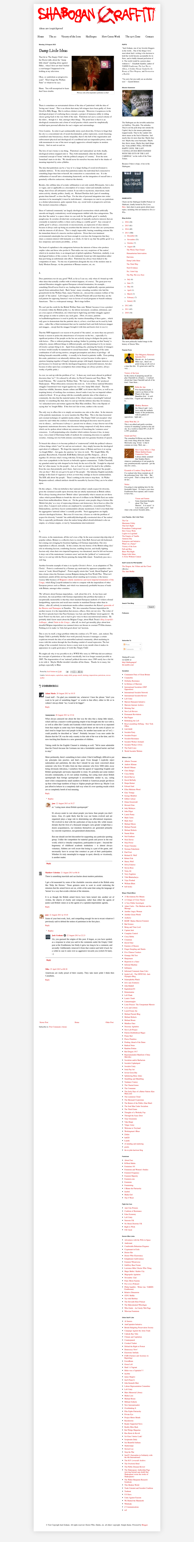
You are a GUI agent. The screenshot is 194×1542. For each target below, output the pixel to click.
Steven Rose (129, 868)
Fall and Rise (127, 549)
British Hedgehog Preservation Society (138, 1327)
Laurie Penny (129, 814)
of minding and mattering (134, 1143)
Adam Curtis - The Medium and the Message (137, 907)
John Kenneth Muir (131, 1383)
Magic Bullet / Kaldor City (134, 1271)
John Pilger (128, 811)
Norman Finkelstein (131, 849)
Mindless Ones (129, 1023)
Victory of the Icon (71, 36)
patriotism (101, 675)
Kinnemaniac (129, 992)
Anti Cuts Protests (131, 1208)
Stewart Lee (128, 1449)
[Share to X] (76, 671)
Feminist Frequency (131, 1172)
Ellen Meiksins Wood (132, 789)
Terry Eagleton (130, 874)
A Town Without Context (131, 556)
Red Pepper (128, 717)
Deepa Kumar (129, 783)
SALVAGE (128, 729)
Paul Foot (128, 852)
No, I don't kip (132, 271)
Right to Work (129, 1226)
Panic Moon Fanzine (132, 1280)
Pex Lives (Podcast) (131, 1283)
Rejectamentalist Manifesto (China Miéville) (137, 1055)
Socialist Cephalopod (132, 1063)
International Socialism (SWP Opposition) (135, 688)
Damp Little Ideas (133, 260)
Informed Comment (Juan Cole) (136, 971)
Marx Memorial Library (133, 1392)
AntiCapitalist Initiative (133, 1324)
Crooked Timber (130, 1343)
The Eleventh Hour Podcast (134, 1301)
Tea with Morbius (131, 1298)
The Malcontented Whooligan (135, 1305)
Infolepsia (128, 968)
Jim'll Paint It (129, 1380)
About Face (128, 1160)
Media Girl (128, 1194)
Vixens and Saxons (142, 498)
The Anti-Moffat (128, 571)
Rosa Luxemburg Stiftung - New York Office (138, 725)
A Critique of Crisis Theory (134, 900)
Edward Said (129, 786)
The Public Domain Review (134, 1466)
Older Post (109, 1022)
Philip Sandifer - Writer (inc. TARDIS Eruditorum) (138, 1288)
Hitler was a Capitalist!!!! (134, 1370)
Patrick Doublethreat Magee (134, 1032)
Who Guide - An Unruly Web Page (137, 1308)
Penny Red (128, 1036)
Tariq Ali (127, 871)
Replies (50, 798)
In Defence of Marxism (133, 684)
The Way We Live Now (135, 275)
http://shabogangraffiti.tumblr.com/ (129, 663)
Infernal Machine (130, 964)
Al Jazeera (128, 1321)
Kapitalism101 (129, 989)
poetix (126, 1147)
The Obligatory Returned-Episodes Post (145, 355)
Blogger (145, 1525)
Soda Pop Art (129, 1069)
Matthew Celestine (52, 872)
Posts (127, 644)
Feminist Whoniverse (132, 1262)
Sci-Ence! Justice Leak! (133, 1436)
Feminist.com (129, 1179)
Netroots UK (129, 1220)
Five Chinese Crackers (132, 952)
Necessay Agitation (131, 1026)
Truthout (127, 1491)
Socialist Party (129, 732)
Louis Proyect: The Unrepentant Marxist (139, 1004)
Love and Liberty (131, 1007)
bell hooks (128, 886)
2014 (127, 229)
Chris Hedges (129, 770)
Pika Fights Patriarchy (132, 1411)
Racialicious (128, 1420)
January (130, 301)
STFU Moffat (129, 1295)
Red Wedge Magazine (132, 1430)
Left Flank (128, 995)
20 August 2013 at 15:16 (65, 715)
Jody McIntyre (129, 808)
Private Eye (128, 1414)
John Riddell (129, 986)
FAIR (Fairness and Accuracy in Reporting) (136, 1356)
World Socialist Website (133, 751)
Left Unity (128, 698)
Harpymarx (128, 958)
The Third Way (132, 264)
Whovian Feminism (131, 1311)
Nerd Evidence (132, 267)
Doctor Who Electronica (133, 1255)
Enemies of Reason (131, 946)
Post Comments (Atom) (58, 1026)
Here (124, 207)
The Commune (130, 1088)
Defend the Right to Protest (134, 1346)
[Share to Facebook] (79, 671)
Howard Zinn (129, 805)
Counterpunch (129, 1340)
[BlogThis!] (74, 671)
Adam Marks (50, 693)
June (129, 283)
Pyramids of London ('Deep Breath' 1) (138, 470)
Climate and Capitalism (133, 1337)
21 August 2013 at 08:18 (70, 872)
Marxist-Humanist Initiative (134, 702)
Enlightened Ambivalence (134, 1258)
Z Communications (131, 1507)
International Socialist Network (136, 692)
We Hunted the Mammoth (134, 1500)
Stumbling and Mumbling (134, 1079)
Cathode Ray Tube (131, 1334)
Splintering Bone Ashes (133, 1075)
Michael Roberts (130, 830)
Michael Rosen (129, 1020)
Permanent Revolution (132, 714)
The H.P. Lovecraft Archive (134, 1460)
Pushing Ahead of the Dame (134, 1042)
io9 (125, 1510)
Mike (47, 969)
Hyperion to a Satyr (131, 961)
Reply (47, 707)
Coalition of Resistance (133, 1211)
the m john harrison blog (133, 1150)
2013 (127, 232)
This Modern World (131, 1485)
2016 (127, 222)
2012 (127, 305)
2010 (127, 312)
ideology (85, 675)
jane (53, 803)
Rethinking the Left (131, 720)
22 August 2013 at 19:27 (65, 803)
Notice (126, 484)
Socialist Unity (130, 1066)
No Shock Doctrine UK (133, 1223)
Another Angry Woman (133, 911)
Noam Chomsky (130, 846)
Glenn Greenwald (131, 802)
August (130, 246)
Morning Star (129, 708)
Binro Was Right (128, 551)
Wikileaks (128, 1503)
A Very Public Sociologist (134, 903)
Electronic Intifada (131, 1352)
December (131, 235)
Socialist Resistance (131, 738)
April (129, 290)
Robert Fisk (128, 858)
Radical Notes (129, 1045)
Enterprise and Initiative (131, 541)
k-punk (127, 1140)
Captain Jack (129, 930)
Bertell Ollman (130, 767)
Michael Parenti (130, 827)
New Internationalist (132, 1405)
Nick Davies (129, 839)
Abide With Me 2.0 (131, 421)
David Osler (128, 942)
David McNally (130, 780)
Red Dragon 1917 (131, 1051)
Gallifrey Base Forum (132, 1265)
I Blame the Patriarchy (132, 1188)
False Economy (130, 1214)
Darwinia (130, 257)
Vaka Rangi (128, 1122)
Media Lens (128, 1395)
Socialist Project (130, 735)
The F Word (129, 1197)
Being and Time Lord (132, 927)
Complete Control (131, 933)
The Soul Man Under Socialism (136, 1106)
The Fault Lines (130, 748)
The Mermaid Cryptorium (134, 1100)
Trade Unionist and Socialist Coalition (138, 1488)
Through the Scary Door (133, 1115)
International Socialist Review (135, 695)
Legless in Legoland (129, 533)
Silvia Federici (129, 864)
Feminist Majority (131, 1176)
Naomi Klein (129, 833)
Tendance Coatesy (131, 1082)
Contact (149, 36)
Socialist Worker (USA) (133, 744)
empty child (68, 675)
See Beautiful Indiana (132, 1442)
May (129, 286)
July (129, 279)
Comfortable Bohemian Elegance (136, 1246)
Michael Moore (130, 824)
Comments (129, 649)
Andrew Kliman (130, 764)
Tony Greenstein (130, 1118)
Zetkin (126, 1134)
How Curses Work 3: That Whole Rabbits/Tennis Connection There (145, 451)
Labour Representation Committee (137, 1386)
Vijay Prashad (129, 880)
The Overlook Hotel (131, 1463)
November (131, 239)
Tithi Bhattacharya (131, 877)
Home (40, 36)
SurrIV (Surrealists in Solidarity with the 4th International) (138, 1456)
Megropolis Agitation (132, 1274)
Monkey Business (141, 405)
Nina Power (128, 842)
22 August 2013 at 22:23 (76, 935)
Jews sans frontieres (131, 982)
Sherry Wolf (129, 861)
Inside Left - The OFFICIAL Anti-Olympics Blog (137, 975)
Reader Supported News (133, 1424)
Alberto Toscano (130, 761)
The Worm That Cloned (136, 249)
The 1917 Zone (132, 36)
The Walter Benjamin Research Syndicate (136, 1480)
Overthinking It (130, 1408)
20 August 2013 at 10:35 (66, 693)
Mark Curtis (128, 817)
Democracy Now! (131, 1349)
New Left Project (130, 1029)
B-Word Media (129, 1163)
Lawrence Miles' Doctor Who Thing (138, 1268)
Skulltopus (91, 36)
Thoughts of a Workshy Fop (134, 1112)
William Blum (129, 883)
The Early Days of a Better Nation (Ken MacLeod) (139, 1092)
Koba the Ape (140, 387)
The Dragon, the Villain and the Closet (136, 566)
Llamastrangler (130, 1001)
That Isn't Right (128, 525)
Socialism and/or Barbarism (134, 1060)
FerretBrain (128, 1361)
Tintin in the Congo (61, 622)
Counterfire (128, 677)
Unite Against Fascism (132, 1497)
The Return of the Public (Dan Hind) (138, 1103)
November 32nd (130, 1277)
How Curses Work (111, 36)
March (130, 294)
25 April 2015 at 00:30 (58, 969)
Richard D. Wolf (130, 855)
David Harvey (129, 777)
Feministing (128, 1185)
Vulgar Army (129, 1125)
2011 (127, 309)
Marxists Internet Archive (134, 705)
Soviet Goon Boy (130, 1072)
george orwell (77, 675)
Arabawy (127, 917)
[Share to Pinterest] (81, 671)
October (130, 243)
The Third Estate (130, 1109)
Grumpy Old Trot (131, 955)
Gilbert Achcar (130, 798)
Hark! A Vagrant (130, 1367)
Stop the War (129, 1452)
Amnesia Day (127, 538)
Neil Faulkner (129, 836)
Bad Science (129, 924)
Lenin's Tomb (129, 998)
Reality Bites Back (131, 1427)
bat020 (126, 1137)
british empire (50, 675)
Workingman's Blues (132, 1131)
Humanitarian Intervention (136, 253)
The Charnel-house (131, 1085)
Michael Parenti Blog (132, 1014)
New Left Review (131, 711)
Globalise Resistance (132, 681)
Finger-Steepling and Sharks (135, 949)
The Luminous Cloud (132, 1096)
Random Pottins (130, 1048)
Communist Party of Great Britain (137, 674)
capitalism (59, 675)
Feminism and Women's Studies (136, 1169)
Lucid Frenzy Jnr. (131, 1011)
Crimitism (128, 939)
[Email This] (71, 671)
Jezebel (127, 1191)
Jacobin (127, 1373)
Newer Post (44, 1022)
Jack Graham (57, 935)
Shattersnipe (129, 1445)
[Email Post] (67, 671)
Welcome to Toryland (132, 1128)
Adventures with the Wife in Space (137, 1240)
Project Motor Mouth (132, 1417)
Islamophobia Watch (132, 979)
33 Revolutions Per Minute (134, 896)
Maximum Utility (128, 523)
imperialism (93, 675)
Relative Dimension (131, 1292)
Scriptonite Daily (130, 1439)
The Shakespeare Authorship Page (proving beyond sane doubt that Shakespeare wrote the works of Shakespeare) (137, 1473)
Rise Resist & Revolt (132, 1433)
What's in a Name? (129, 543)
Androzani (128, 1243)
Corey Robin (129, 773)
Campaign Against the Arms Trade (137, 1330)
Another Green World (132, 914)
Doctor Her (128, 1252)
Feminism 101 (129, 1166)
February (130, 297)
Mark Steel (128, 820)
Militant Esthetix (130, 1402)
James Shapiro (129, 1376)
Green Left (128, 1364)
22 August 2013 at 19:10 (58, 915)
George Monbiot (130, 795)
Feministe (128, 1182)
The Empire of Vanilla (130, 536)
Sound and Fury (130, 435)
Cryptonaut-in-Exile (131, 1249)
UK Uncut (128, 1229)
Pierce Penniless (130, 1039)
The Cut (125, 520)
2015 (127, 225)
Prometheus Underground (131, 528)
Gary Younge (129, 792)
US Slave (127, 1494)
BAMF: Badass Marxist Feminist (136, 921)
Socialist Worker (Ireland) (134, 741)
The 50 (52, 36)
